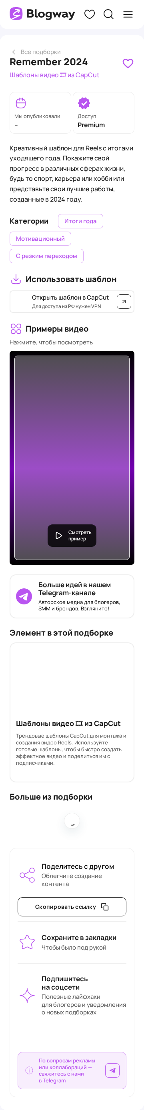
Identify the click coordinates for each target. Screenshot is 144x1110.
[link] (128, 63)
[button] (89, 14)
